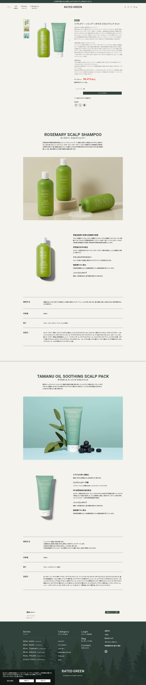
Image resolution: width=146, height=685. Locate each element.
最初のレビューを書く (112, 612)
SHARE (76, 102)
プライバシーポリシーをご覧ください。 (13, 676)
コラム (106, 634)
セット (60, 660)
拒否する (43, 681)
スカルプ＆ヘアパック (64, 652)
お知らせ (107, 631)
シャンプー (61, 641)
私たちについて (109, 638)
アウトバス (61, 656)
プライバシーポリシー (111, 642)
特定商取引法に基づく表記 (112, 646)
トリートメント (62, 645)
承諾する (26, 681)
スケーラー (61, 649)
